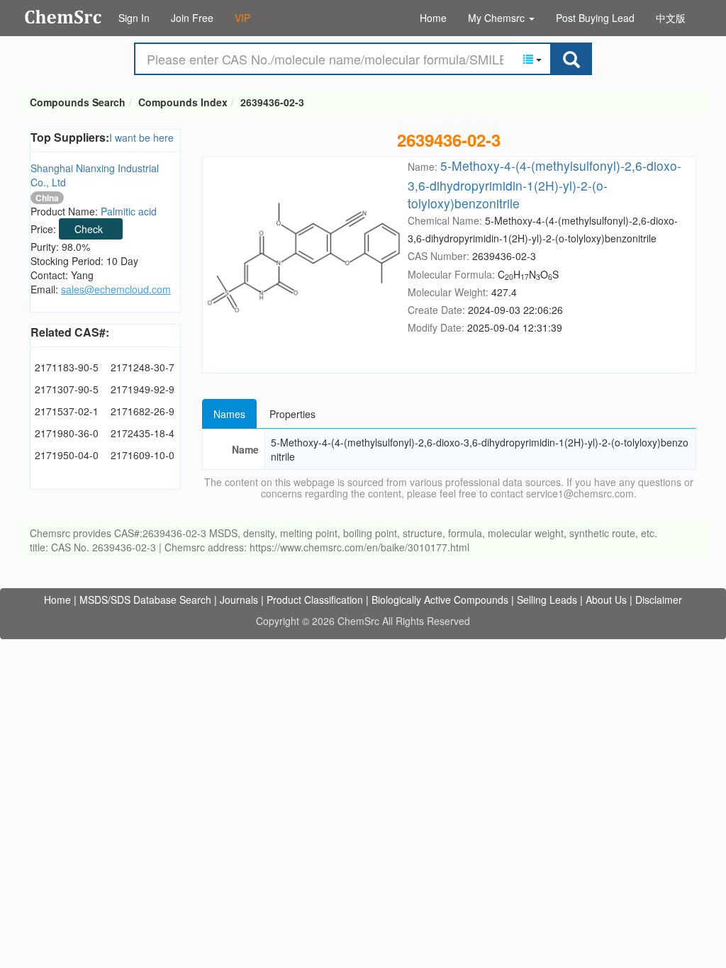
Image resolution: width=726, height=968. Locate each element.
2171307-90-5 (67, 389)
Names (229, 414)
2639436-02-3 (272, 102)
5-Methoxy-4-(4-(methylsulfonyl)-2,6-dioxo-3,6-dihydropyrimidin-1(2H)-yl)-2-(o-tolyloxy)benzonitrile (544, 184)
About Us (606, 599)
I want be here (141, 137)
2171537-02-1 (67, 411)
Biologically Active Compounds (440, 599)
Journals (239, 599)
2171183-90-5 (67, 367)
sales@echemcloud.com (116, 289)
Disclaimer (658, 599)
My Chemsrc (497, 18)
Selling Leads (547, 599)
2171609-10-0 (142, 455)
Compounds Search (63, 17)
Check (88, 229)
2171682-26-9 (142, 411)
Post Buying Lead (595, 18)
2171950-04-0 (67, 455)
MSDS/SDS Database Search (145, 599)
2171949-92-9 (142, 389)
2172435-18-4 (142, 433)
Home (433, 18)
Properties (292, 414)
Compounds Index (183, 102)
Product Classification (315, 599)
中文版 (671, 18)
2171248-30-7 (142, 367)
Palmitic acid (129, 211)
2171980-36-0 (67, 433)
